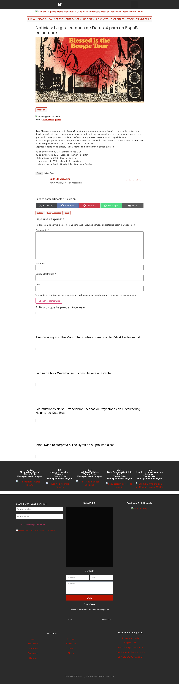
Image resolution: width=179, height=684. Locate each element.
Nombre (40, 263)
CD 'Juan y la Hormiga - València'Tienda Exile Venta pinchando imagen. (59, 474)
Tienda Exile (143, 19)
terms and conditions (44, 530)
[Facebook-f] (33, 5)
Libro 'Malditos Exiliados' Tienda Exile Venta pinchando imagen (89, 473)
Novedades (33, 644)
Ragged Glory (130, 643)
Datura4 (40, 213)
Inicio (31, 19)
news (67, 213)
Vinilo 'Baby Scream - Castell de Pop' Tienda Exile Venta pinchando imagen (119, 474)
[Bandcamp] (79, 5)
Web (38, 284)
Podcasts (102, 19)
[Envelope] (86, 5)
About (39, 173)
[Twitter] (130, 179)
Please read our (36, 530)
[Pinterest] (66, 5)
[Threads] (53, 5)
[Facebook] (126, 179)
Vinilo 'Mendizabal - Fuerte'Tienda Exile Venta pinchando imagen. (29, 473)
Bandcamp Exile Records (139, 503)
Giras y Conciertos (54, 213)
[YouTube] (140, 179)
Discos (42, 19)
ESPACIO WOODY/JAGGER (130, 657)
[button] (134, 4)
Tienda (71, 653)
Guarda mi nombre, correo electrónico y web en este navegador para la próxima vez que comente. (87, 295)
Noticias (88, 19)
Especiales (117, 19)
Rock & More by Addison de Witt (130, 652)
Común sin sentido (130, 638)
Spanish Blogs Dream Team (130, 647)
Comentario (42, 230)
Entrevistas (73, 19)
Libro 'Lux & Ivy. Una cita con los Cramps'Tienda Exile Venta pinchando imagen (149, 474)
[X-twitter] (40, 5)
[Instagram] (46, 5)
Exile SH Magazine (52, 119)
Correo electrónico (46, 274)
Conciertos (56, 19)
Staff (130, 19)
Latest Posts (49, 173)
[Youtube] (73, 5)
